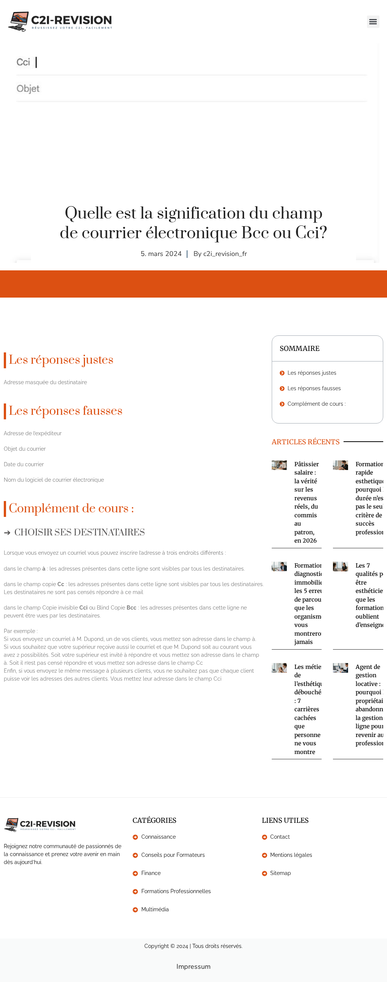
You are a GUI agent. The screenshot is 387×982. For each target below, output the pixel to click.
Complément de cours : (317, 404)
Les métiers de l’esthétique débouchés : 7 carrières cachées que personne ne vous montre (310, 709)
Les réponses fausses (314, 388)
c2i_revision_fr (225, 253)
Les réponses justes (312, 373)
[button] (373, 22)
